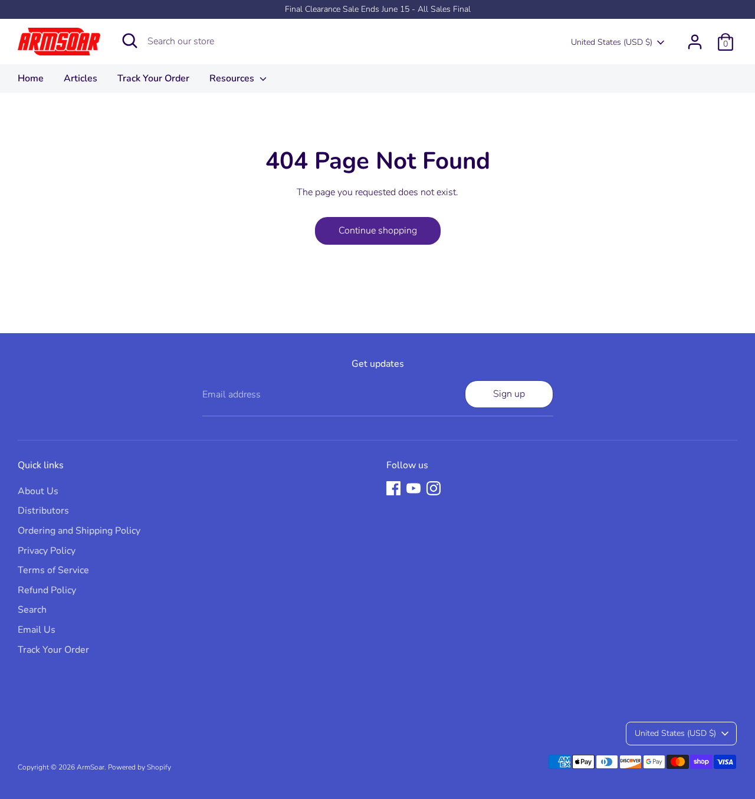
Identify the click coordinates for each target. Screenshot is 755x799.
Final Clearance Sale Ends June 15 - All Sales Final (378, 9)
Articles (80, 78)
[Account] (695, 42)
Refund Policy (47, 590)
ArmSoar (90, 767)
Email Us (36, 629)
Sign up (509, 393)
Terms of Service (53, 570)
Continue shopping (378, 230)
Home (31, 78)
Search (32, 609)
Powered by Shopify (139, 767)
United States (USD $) (611, 42)
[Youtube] (413, 488)
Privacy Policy (47, 550)
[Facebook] (393, 488)
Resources (233, 78)
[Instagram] (433, 488)
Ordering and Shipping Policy (79, 530)
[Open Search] (130, 40)
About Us (38, 491)
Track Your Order (153, 78)
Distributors (43, 510)
